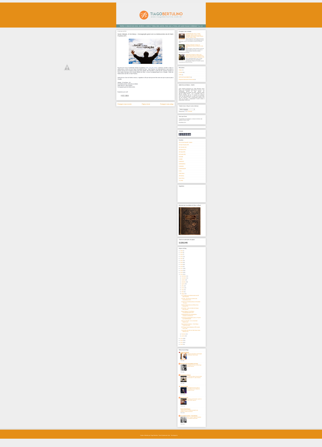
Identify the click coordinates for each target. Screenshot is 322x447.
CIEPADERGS (182, 163)
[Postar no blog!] (123, 96)
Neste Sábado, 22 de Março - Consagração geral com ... (188, 312)
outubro (183, 280)
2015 (181, 272)
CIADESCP (181, 161)
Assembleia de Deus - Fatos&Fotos (189, 415)
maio (182, 289)
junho (182, 287)
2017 (181, 268)
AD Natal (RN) (182, 152)
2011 (181, 342)
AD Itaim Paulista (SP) (184, 144)
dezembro (183, 276)
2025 (181, 252)
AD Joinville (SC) (183, 147)
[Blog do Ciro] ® (184, 397)
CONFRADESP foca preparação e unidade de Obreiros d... (189, 315)
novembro (183, 278)
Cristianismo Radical (186, 375)
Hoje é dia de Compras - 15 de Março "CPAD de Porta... (189, 324)
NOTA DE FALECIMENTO (184, 77)
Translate (190, 111)
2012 (181, 340)
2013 (181, 338)
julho (182, 285)
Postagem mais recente (125, 104)
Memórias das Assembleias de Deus (189, 363)
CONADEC (181, 166)
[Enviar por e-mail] (121, 96)
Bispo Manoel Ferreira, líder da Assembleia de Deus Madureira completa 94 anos (193, 389)
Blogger (179, 435)
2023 (181, 256)
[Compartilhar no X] (125, 96)
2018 (181, 266)
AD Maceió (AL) (182, 149)
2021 (181, 260)
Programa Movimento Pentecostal (186, 79)
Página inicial (146, 104)
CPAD (180, 74)
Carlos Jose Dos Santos (151, 67)
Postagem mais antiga (166, 104)
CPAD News (181, 173)
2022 (181, 258)
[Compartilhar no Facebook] (126, 96)
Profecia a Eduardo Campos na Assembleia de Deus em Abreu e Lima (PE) (194, 46)
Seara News (181, 178)
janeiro (183, 336)
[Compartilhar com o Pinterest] (128, 96)
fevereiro (183, 334)
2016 (181, 270)
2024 (181, 254)
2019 (181, 264)
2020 (181, 262)
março (183, 293)
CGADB (180, 72)
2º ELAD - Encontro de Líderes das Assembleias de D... (189, 299)
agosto (183, 283)
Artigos (180, 70)
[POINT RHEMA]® (185, 352)
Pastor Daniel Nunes (185, 409)
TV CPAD (181, 180)
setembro (183, 282)
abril (182, 291)
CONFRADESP (182, 168)
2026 (181, 250)
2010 (181, 344)
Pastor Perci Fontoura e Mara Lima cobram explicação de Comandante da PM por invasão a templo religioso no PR (195, 56)
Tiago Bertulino (184, 386)
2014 (181, 274)
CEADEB (181, 156)
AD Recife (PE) (182, 154)
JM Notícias (181, 175)
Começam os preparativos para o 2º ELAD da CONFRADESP (191, 318)
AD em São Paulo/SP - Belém (185, 142)
